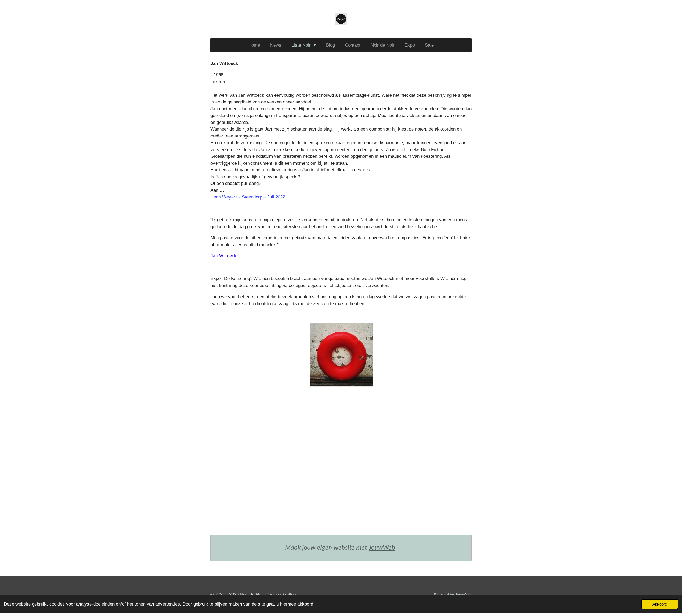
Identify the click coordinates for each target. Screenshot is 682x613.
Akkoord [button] (659, 604)
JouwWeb (382, 548)
